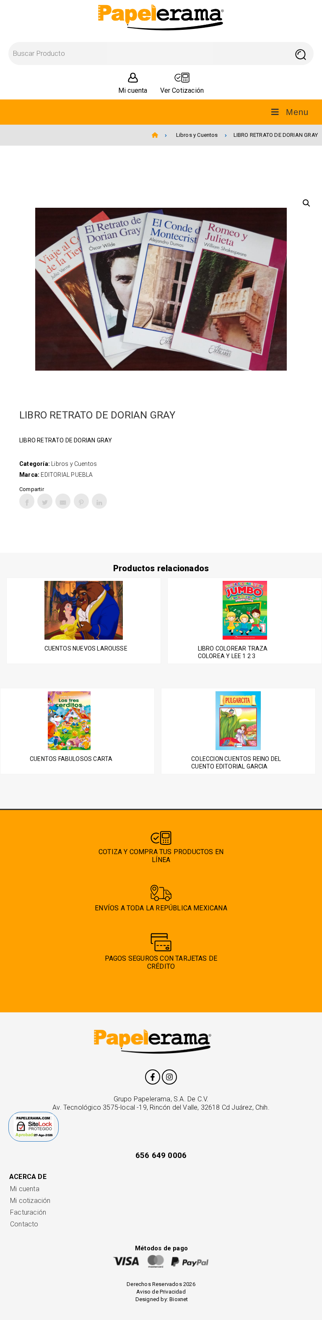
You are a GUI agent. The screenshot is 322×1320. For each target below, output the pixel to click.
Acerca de (28, 1177)
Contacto (24, 1224)
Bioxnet (178, 1299)
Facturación (28, 1212)
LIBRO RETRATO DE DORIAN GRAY (276, 135)
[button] (306, 203)
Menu (297, 112)
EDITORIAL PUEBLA (67, 474)
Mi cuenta (24, 1189)
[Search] (300, 53)
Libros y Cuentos (197, 135)
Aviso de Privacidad (161, 1292)
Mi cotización (30, 1201)
